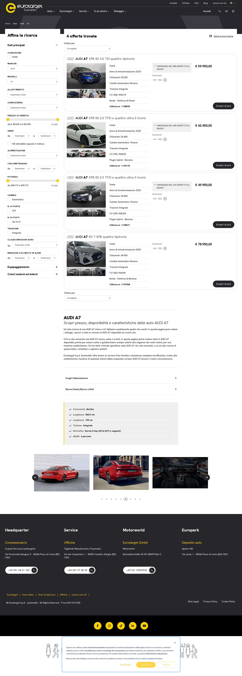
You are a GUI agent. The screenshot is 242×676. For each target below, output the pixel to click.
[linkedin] (133, 626)
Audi (22, 23)
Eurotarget (66, 11)
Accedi (207, 11)
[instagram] (109, 626)
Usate (15, 56)
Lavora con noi (219, 3)
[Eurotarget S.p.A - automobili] (25, 8)
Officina (185, 3)
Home (7, 23)
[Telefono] (218, 11)
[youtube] (144, 626)
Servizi (83, 11)
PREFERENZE (125, 665)
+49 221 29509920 (136, 570)
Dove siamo (28, 594)
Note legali (194, 601)
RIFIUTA (166, 665)
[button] (35, 477)
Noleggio (119, 11)
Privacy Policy (210, 601)
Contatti (173, 3)
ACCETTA (146, 665)
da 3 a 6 (16, 221)
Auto (50, 11)
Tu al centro (100, 11)
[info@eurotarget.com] (226, 11)
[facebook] (97, 626)
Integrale (16, 232)
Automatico (18, 199)
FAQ (196, 3)
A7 (28, 23)
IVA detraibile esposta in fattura (28, 143)
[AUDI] (86, 76)
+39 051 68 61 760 (19, 570)
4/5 (14, 210)
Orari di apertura (46, 594)
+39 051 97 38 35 (77, 570)
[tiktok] (121, 626)
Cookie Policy (228, 601)
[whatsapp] (233, 11)
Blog (205, 3)
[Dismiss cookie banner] (175, 642)
